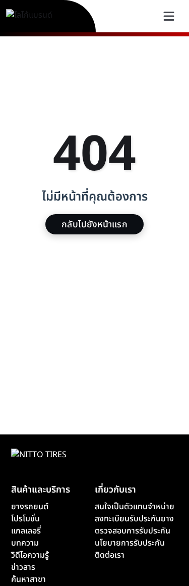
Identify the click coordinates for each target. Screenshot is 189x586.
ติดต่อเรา (109, 555)
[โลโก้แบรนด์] (41, 16)
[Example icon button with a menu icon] (169, 16)
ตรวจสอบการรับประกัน (132, 531)
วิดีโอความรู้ (30, 555)
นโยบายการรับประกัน (130, 543)
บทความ (25, 543)
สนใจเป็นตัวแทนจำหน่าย (134, 507)
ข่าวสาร (23, 567)
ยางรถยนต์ (29, 507)
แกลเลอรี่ (26, 531)
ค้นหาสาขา (28, 579)
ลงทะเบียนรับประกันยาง (134, 519)
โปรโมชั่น (25, 519)
